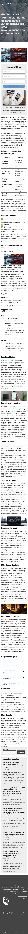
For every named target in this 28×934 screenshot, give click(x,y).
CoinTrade (10, 4)
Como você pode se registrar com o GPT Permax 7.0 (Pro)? (12, 684)
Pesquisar (5, 749)
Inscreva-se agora (14, 86)
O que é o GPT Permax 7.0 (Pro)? (10, 661)
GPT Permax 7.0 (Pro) (20, 117)
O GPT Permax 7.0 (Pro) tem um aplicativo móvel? (10, 677)
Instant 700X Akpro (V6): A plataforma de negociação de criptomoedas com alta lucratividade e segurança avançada (12, 855)
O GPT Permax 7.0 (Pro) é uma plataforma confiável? (10, 671)
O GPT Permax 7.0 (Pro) (7, 360)
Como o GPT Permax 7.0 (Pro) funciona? (12, 665)
